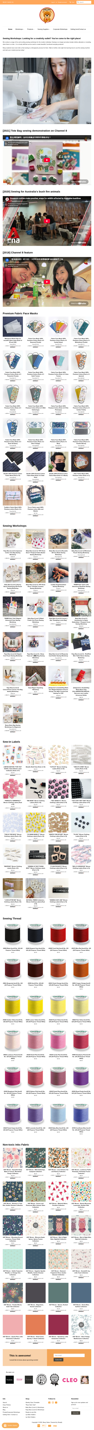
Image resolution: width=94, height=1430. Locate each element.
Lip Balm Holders (31, 1414)
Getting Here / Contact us (10, 1414)
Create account (62, 2)
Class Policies (7, 1405)
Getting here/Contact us (78, 29)
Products (30, 29)
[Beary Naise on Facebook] (49, 1403)
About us (5, 1407)
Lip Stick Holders (30, 1417)
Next (87, 91)
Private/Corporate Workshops (11, 1412)
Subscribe (58, 1359)
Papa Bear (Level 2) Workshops (35, 1409)
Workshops (19, 29)
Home (10, 29)
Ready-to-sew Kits (31, 1412)
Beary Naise (46, 1422)
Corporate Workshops (60, 29)
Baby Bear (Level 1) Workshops (35, 1407)
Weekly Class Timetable (32, 1402)
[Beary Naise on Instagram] (53, 1403)
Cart (73, 2)
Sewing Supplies (43, 29)
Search (5, 1402)
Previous (7, 91)
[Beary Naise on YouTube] (56, 1403)
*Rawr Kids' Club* (31, 1405)
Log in (53, 2)
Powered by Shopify (56, 1422)
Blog (4, 1409)
